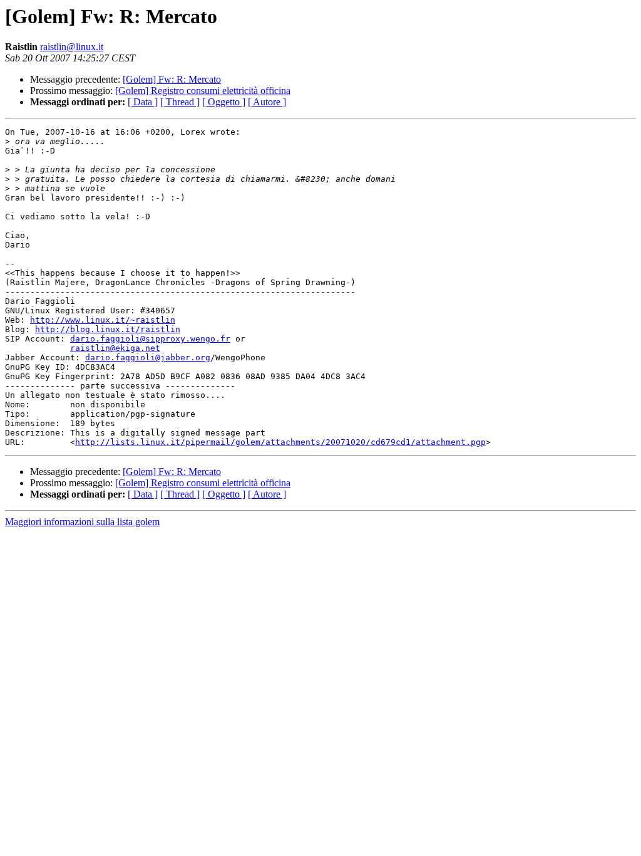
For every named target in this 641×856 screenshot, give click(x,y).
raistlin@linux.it (71, 46)
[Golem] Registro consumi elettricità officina (202, 90)
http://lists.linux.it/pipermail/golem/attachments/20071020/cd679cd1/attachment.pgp (280, 442)
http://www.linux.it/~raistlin (102, 320)
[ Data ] (143, 102)
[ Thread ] (180, 102)
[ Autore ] (267, 102)
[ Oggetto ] (223, 102)
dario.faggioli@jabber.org (147, 357)
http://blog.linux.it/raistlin (107, 329)
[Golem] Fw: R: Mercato (172, 79)
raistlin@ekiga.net (115, 348)
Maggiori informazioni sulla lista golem (82, 521)
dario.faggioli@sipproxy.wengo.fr (150, 338)
